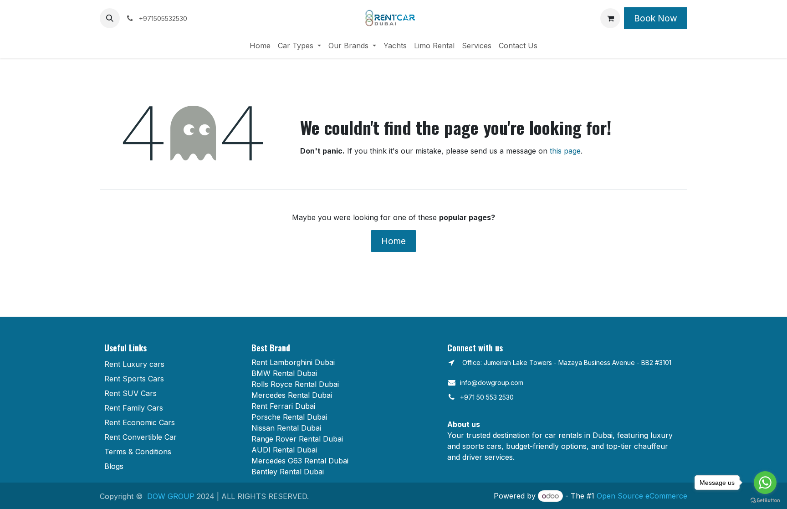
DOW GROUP (170, 496)
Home (393, 241)
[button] (110, 18)
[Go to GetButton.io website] (765, 500)
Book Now (655, 18)
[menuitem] (260, 45)
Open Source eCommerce (642, 495)
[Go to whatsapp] (765, 482)
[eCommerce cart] (610, 18)
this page (565, 150)
